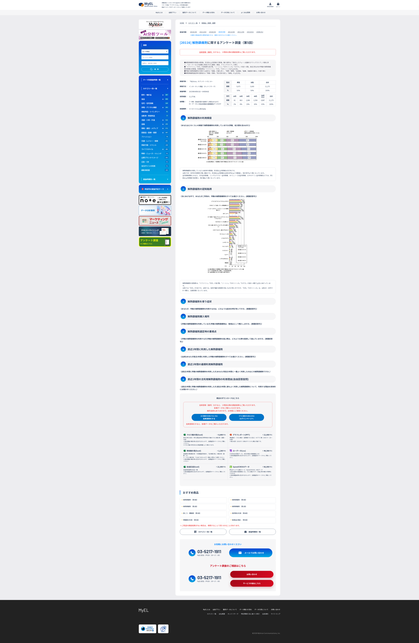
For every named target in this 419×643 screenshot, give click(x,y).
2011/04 (240, 32)
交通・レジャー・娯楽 (149, 141)
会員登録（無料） (206, 52)
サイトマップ (275, 614)
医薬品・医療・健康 (208, 23)
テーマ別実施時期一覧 (152, 80)
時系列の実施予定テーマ (154, 189)
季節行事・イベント (148, 145)
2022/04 (202, 32)
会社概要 (222, 614)
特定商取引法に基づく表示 (250, 614)
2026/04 (193, 32)
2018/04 (212, 32)
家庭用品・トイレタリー (150, 111)
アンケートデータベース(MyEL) (148, 5)
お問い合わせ (260, 12)
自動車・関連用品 (148, 116)
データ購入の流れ (209, 12)
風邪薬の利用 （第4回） (240, 513)
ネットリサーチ (233, 614)
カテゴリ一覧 (192, 23)
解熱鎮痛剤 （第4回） (190, 500)
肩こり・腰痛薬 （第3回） (192, 513)
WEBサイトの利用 (148, 166)
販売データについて (189, 12)
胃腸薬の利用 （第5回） (191, 520)
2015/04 (221, 32)
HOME (182, 23)
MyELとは (159, 12)
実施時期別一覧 (149, 179)
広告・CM (145, 162)
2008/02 (259, 32)
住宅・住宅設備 (147, 103)
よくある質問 (245, 12)
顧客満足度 (145, 170)
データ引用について (228, 12)
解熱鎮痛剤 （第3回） (239, 500)
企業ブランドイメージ (149, 157)
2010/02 (250, 32)
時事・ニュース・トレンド (151, 153)
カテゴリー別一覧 (150, 88)
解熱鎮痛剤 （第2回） (190, 506)
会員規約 (265, 614)
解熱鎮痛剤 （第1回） (239, 506)
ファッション (146, 136)
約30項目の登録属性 (207, 104)
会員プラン (172, 12)
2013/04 (231, 32)
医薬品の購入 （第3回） (240, 520)
